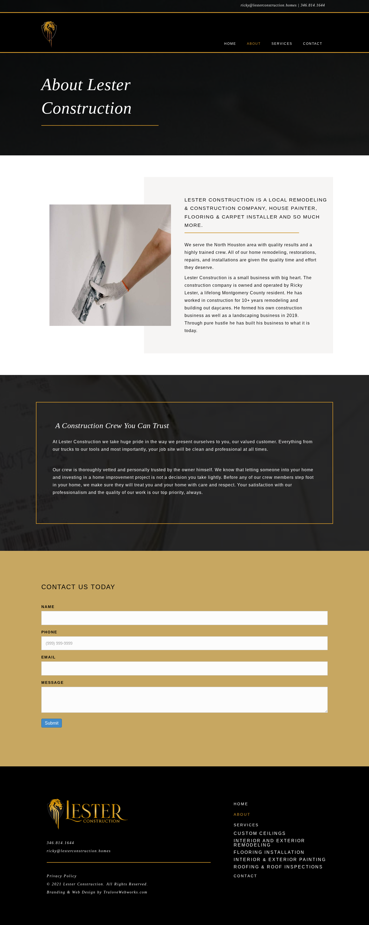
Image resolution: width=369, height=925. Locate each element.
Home (241, 804)
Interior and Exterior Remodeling (269, 842)
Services (246, 825)
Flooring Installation (269, 852)
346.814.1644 (313, 5)
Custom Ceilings (260, 833)
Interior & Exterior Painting (280, 859)
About (242, 814)
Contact (245, 876)
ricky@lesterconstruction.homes (269, 5)
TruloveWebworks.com (125, 892)
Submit (51, 723)
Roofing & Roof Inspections (278, 867)
